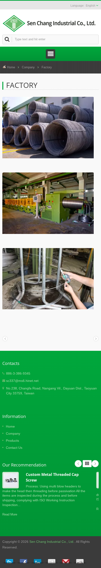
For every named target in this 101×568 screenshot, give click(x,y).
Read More (9, 514)
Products (12, 440)
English (90, 5)
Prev (78, 463)
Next (95, 463)
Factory (47, 67)
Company (28, 67)
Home (11, 67)
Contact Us (14, 447)
